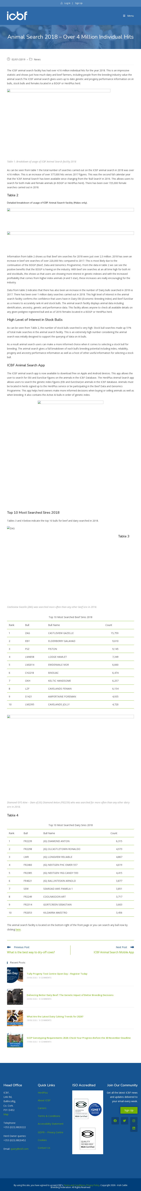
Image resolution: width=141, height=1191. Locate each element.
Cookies (42, 1140)
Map (5, 1114)
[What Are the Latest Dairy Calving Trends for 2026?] (15, 1018)
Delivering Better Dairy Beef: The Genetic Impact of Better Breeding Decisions (70, 995)
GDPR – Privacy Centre (50, 1132)
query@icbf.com (20, 1148)
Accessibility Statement (50, 1123)
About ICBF (44, 1100)
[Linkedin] (134, 1128)
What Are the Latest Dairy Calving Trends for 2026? (55, 1016)
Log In (67, 3)
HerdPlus (43, 1092)
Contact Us (44, 1147)
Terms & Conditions (49, 1116)
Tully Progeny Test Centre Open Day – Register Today (57, 973)
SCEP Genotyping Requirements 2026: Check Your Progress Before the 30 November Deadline (79, 1037)
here (18, 929)
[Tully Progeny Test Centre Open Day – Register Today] (15, 975)
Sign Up (79, 3)
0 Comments (45, 977)
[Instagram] (134, 1120)
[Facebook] (115, 1120)
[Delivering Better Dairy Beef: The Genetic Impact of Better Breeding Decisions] (15, 997)
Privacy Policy (92, 1185)
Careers (42, 1108)
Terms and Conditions (74, 1185)
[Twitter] (124, 1120)
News (37, 59)
